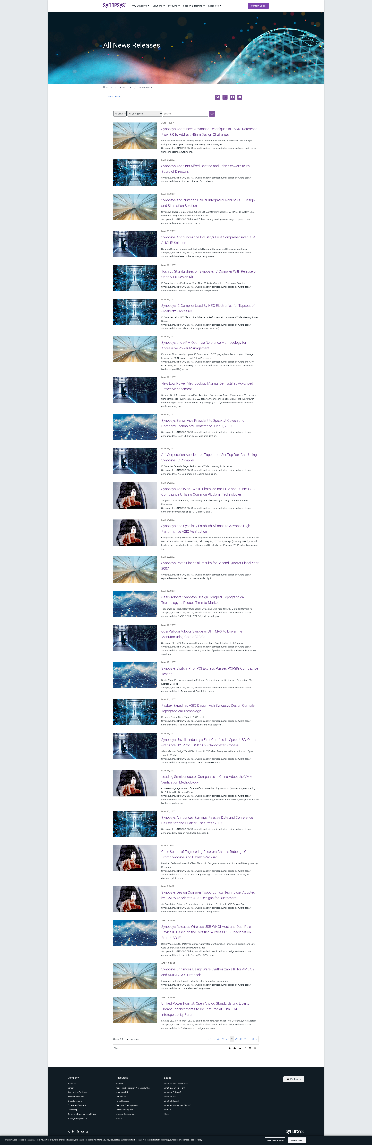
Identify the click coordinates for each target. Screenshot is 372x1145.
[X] (69, 1131)
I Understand (296, 1140)
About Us (123, 87)
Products (172, 5)
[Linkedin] (73, 1131)
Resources (213, 5)
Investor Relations (76, 1096)
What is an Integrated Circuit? (177, 1105)
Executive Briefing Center (127, 1105)
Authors (167, 1109)
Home (106, 87)
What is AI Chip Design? (174, 1088)
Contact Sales (258, 5)
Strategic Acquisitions (77, 1118)
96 (253, 1039)
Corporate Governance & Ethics (82, 1114)
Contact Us (121, 1096)
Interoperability (122, 1092)
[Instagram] (87, 1131)
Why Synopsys (139, 5)
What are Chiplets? (172, 1092)
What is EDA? (170, 1096)
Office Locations (75, 1101)
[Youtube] (82, 1131)
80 (240, 1039)
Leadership (72, 1109)
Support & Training (192, 5)
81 (245, 1039)
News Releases (122, 1101)
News (110, 96)
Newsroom (144, 87)
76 (222, 1039)
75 (218, 1039)
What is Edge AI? (171, 1101)
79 (236, 1039)
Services (119, 1083)
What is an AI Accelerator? (176, 1083)
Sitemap (119, 1118)
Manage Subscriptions (126, 1114)
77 (227, 1039)
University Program (124, 1109)
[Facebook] (78, 1131)
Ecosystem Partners (77, 1105)
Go (212, 113)
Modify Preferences (275, 1140)
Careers (71, 1088)
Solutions (157, 5)
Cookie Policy (196, 1140)
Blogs (117, 96)
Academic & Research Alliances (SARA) (133, 1088)
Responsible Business (77, 1092)
